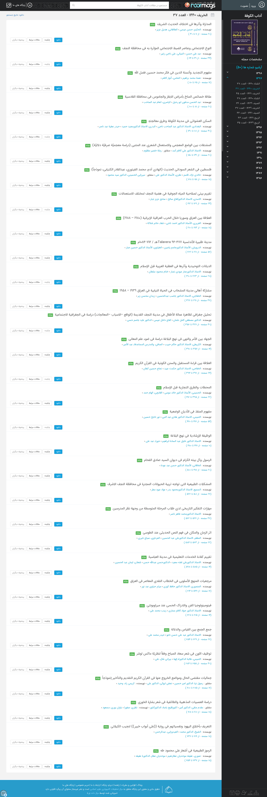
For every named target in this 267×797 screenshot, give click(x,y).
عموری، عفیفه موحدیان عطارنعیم (184, 756)
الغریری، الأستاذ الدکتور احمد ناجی (183, 223)
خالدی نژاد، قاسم (192, 175)
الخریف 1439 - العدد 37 (247, 108)
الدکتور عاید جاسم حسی (139, 320)
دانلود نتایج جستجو (15, 15)
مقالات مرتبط (34, 40)
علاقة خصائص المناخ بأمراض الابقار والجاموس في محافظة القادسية (168, 96)
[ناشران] (237, 793)
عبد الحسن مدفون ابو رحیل (187, 102)
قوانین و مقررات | (127, 785)
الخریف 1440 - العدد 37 (248, 88)
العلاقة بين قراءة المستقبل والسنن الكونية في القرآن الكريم (173, 363)
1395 (259, 132)
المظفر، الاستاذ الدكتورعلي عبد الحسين (181, 538)
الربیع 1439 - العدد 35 (248, 122)
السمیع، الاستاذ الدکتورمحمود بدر (184, 490)
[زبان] (29, 5)
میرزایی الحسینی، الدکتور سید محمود (126, 175)
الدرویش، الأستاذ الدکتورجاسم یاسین (182, 248)
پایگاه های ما (68, 785)
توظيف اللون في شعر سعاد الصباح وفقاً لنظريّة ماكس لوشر (174, 653)
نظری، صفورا (130, 708)
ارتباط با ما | (95, 785)
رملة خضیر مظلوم (153, 151)
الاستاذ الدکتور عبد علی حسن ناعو (184, 635)
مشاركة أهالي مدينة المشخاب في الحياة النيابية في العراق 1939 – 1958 (165, 290)
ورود (253, 6)
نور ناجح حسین (151, 417)
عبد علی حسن (193, 54)
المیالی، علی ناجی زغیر (172, 54)
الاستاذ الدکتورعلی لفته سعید (186, 562)
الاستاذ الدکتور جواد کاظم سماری (185, 611)
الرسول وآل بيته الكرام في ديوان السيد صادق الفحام (177, 460)
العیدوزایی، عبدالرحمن (166, 732)
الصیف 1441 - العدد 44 (248, 113)
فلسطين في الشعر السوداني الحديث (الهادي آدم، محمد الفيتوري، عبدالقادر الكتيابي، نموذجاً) (151, 169)
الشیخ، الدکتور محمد (190, 732)
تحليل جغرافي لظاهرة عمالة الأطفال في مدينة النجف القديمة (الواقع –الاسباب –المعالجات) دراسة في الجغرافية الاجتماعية (133, 314)
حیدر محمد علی (156, 635)
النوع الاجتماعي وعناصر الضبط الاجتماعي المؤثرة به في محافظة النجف (166, 48)
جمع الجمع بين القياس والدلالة (191, 629)
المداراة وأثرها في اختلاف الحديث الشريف (184, 24)
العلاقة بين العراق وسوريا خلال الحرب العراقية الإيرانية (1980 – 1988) (167, 217)
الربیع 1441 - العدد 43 (249, 118)
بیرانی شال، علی (163, 659)
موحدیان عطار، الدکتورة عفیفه (150, 756)
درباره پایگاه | (106, 785)
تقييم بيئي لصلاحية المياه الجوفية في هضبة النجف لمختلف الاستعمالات (165, 193)
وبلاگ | (139, 785)
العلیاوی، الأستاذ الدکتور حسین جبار (144, 248)
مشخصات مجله (251, 59)
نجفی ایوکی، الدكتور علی (159, 683)
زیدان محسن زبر (146, 296)
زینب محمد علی (158, 611)
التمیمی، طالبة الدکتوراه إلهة (187, 659)
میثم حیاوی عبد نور (151, 586)
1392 (259, 148)
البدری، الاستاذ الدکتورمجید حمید (138, 126)
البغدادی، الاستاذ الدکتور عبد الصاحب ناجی (179, 126)
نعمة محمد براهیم (192, 78)
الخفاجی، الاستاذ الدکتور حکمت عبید (182, 369)
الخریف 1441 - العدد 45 (248, 93)
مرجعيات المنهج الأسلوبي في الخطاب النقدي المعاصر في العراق (170, 581)
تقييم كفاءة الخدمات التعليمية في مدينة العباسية (179, 556)
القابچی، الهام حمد (152, 393)
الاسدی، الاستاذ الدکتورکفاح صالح (184, 199)
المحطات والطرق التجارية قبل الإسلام (187, 387)
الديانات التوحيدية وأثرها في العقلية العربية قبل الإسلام (175, 266)
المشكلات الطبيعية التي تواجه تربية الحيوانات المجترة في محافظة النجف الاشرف (159, 484)
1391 (259, 153)
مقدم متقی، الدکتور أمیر (191, 708)
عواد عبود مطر (158, 490)
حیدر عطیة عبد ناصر (109, 126)
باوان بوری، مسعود (112, 708)
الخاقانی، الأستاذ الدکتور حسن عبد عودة (181, 465)
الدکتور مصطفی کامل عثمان (187, 320)
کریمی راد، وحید (126, 683)
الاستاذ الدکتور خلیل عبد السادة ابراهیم (181, 441)
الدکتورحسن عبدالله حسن (156, 562)
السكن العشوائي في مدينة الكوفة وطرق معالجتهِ (179, 121)
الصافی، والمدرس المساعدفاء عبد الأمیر (143, 344)
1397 (259, 78)
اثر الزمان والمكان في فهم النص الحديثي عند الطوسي (177, 532)
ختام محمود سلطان (158, 272)
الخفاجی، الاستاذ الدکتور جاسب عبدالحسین (179, 296)
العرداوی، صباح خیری (149, 538)
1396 (259, 127)
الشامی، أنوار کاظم (171, 78)
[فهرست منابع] (256, 793)
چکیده (47, 40)
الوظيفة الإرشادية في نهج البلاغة (190, 435)
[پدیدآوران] (243, 793)
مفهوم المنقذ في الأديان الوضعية (190, 411)
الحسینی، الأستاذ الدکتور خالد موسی (182, 393)
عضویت (244, 6)
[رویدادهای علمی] (232, 793)
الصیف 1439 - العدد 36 (248, 103)
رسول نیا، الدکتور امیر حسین (188, 683)
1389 (259, 163)
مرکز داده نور (93, 793)
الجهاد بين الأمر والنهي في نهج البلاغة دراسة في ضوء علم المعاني (169, 339)
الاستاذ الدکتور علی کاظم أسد (186, 151)
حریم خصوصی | (82, 785)
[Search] (73, 5)
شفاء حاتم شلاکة (155, 223)
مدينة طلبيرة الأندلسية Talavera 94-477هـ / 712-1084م (174, 242)
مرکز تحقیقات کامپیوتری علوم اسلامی (106, 789)
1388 (259, 168)
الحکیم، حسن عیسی (190, 30)
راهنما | (116, 785)
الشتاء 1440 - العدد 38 (248, 83)
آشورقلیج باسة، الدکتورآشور (163, 708)
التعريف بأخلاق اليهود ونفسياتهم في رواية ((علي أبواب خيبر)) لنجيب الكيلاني (161, 726)
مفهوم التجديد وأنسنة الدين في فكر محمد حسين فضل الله (173, 72)
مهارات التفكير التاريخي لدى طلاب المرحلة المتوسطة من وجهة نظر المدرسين (162, 508)
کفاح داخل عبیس (162, 320)
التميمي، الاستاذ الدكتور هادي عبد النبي (181, 417)
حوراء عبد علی (153, 441)
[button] (244, 37)
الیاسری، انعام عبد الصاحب (157, 102)
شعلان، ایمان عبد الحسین (128, 562)
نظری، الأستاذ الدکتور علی (168, 175)
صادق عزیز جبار (158, 199)
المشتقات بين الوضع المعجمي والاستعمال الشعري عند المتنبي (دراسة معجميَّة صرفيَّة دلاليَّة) (151, 145)
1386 (259, 178)
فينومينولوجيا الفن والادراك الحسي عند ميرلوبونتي (179, 605)
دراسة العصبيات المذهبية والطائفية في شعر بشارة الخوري (174, 702)
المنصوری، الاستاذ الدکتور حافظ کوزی (182, 586)
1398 (259, 73)
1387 (259, 173)
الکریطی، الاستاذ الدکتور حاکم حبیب (183, 344)
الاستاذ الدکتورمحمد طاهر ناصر (185, 514)
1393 (259, 142)
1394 (259, 137)
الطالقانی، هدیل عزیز (167, 30)
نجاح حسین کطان (152, 369)
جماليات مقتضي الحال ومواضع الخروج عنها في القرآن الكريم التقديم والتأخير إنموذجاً (156, 677)
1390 (259, 158)
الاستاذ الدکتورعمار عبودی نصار (186, 272)
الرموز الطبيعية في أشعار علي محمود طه (185, 750)
